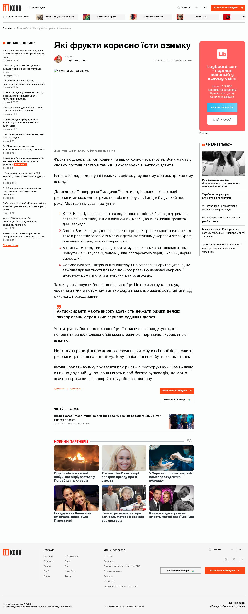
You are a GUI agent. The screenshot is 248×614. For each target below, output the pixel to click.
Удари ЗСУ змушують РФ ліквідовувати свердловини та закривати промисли (20, 221)
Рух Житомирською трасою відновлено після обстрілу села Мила (24, 148)
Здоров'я (59, 389)
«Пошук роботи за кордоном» (227, 606)
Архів (68, 576)
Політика (48, 556)
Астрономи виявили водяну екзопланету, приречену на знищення (24, 82)
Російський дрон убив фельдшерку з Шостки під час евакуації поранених (221, 183)
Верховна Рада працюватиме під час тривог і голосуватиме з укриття (23, 161)
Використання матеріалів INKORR (122, 566)
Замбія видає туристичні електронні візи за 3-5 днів (23, 136)
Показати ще (10, 245)
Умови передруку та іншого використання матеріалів (29, 607)
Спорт (68, 561)
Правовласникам (113, 571)
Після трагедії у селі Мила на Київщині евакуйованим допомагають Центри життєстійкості (107, 418)
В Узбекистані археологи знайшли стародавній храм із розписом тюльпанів (22, 191)
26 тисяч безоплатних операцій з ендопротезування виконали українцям (221, 248)
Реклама (108, 576)
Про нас (108, 556)
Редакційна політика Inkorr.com (120, 586)
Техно (47, 576)
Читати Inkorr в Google (174, 399)
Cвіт (67, 566)
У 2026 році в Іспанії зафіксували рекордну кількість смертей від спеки (24, 235)
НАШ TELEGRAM (224, 107)
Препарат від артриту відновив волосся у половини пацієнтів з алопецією (20, 122)
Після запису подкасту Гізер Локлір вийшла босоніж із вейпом (23, 109)
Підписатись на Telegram (174, 390)
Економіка (49, 561)
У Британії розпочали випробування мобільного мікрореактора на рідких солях (23, 54)
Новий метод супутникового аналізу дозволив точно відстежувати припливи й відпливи (23, 95)
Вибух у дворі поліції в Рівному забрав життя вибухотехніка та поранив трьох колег (24, 206)
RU (205, 8)
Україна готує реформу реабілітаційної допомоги (217, 196)
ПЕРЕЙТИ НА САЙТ (222, 119)
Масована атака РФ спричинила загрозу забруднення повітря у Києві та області (223, 233)
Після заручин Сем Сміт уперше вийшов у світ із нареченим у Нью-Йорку (22, 69)
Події (46, 571)
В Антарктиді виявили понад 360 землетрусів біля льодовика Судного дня (24, 176)
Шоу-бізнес (71, 571)
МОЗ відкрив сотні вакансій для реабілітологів (221, 220)
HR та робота (72, 556)
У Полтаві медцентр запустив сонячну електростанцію (219, 208)
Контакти (109, 581)
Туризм (48, 566)
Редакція (109, 561)
